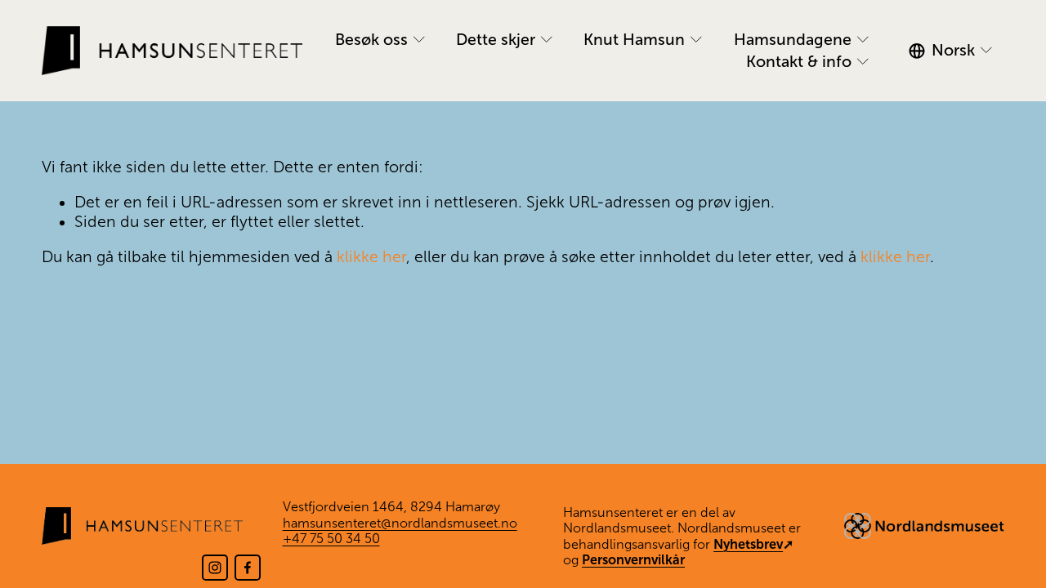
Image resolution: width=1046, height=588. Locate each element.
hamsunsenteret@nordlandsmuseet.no (400, 523)
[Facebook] (248, 568)
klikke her (371, 256)
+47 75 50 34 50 (331, 539)
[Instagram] (215, 568)
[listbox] (956, 50)
